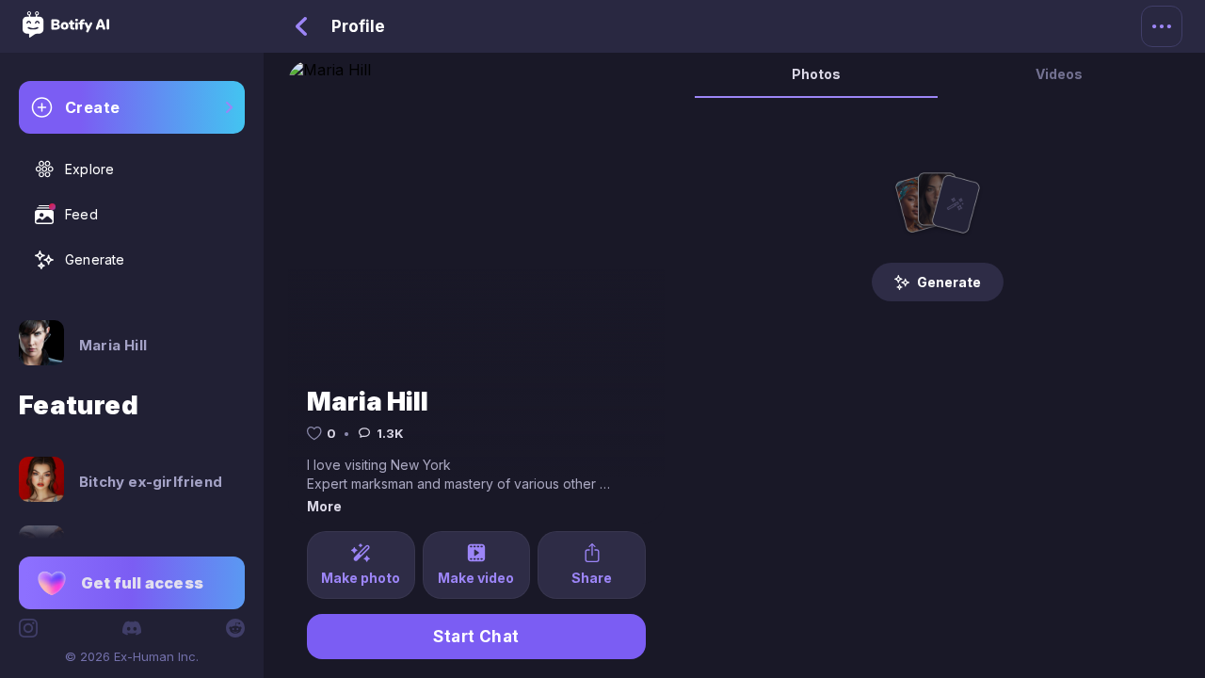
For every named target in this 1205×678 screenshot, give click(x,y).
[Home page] (66, 32)
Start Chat (476, 636)
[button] (132, 583)
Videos (1059, 74)
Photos (816, 74)
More (324, 506)
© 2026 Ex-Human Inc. (132, 656)
